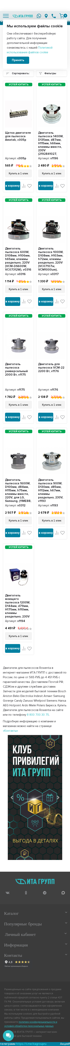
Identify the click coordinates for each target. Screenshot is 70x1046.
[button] (12, 797)
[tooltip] (7, 893)
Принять (18, 60)
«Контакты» (10, 730)
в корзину (12, 185)
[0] (62, 16)
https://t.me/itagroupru (18, 1044)
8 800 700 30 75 (38, 714)
